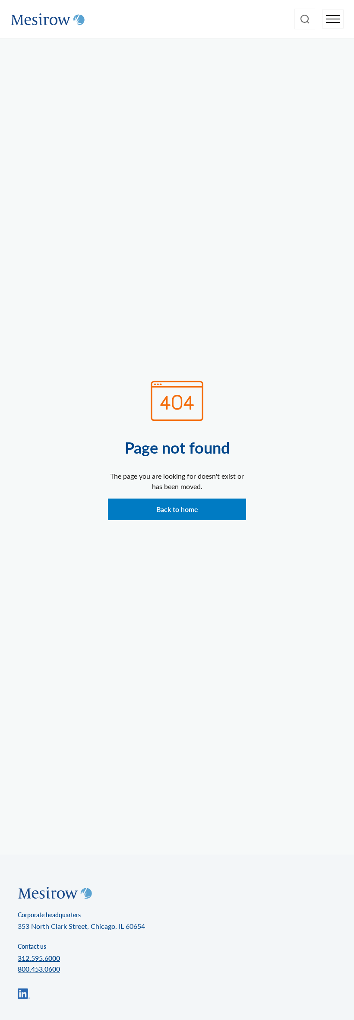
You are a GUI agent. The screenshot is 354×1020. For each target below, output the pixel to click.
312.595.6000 (39, 958)
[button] (333, 19)
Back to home (177, 509)
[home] (47, 19)
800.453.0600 (39, 968)
